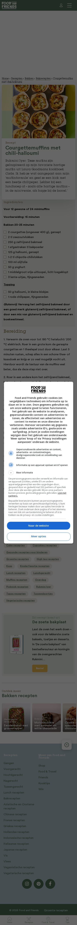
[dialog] (38, 463)
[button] (38, 472)
